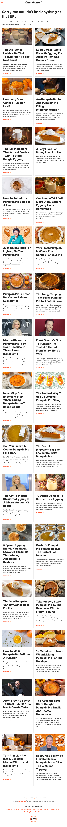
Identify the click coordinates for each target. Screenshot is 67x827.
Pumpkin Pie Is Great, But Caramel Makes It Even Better (16, 297)
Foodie (29, 809)
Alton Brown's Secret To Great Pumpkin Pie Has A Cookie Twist (17, 704)
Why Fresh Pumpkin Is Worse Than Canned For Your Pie (49, 251)
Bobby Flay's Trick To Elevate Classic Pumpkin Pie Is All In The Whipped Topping (49, 762)
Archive (30, 798)
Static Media (22, 801)
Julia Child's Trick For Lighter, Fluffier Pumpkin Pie (17, 251)
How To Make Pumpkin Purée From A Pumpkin (16, 654)
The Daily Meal (28, 812)
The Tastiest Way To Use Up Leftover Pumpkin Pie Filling (49, 397)
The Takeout (39, 812)
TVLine (23, 809)
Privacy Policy (41, 798)
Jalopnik (16, 809)
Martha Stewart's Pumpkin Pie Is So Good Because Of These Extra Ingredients (14, 347)
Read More (6, 73)
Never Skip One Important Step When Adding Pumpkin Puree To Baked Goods (14, 400)
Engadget (9, 809)
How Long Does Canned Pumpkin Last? (14, 103)
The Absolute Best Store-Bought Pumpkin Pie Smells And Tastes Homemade (48, 707)
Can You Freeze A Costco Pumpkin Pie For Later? (16, 449)
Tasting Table (55, 809)
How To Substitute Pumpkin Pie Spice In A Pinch (16, 202)
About (23, 798)
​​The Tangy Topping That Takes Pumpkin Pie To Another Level (49, 298)
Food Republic (37, 809)
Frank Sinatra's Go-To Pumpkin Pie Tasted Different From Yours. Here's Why (48, 347)
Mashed (46, 809)
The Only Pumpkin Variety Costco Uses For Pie (16, 605)
